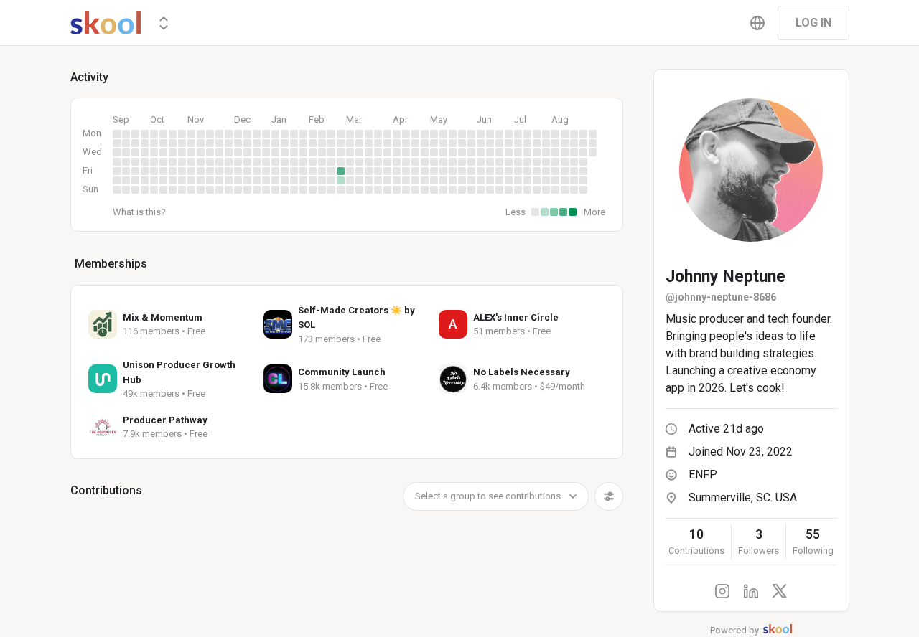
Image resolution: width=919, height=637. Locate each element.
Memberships (111, 263)
